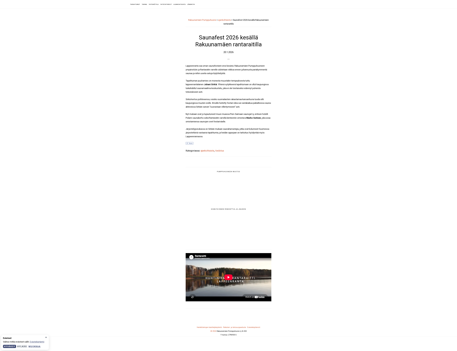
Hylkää (22, 346)
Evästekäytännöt (253, 327)
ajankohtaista (207, 150)
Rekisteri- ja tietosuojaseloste (234, 327)
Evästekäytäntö (37, 342)
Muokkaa (35, 346)
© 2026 (213, 331)
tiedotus (219, 150)
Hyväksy (9, 346)
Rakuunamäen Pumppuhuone (15, 4)
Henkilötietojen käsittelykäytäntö (209, 327)
